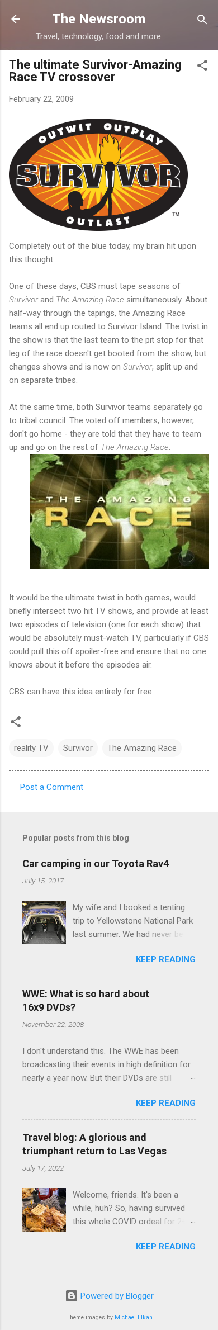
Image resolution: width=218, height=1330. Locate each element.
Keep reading (166, 959)
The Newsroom (98, 19)
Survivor (78, 748)
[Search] (202, 20)
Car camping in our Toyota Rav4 (95, 863)
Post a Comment (51, 787)
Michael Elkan (134, 1317)
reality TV (31, 748)
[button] (202, 66)
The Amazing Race (142, 748)
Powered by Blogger (116, 1296)
